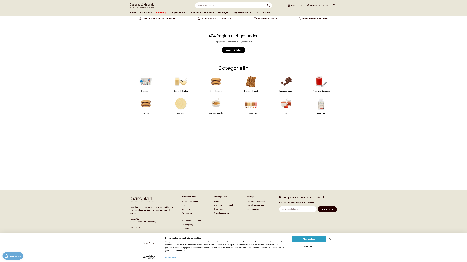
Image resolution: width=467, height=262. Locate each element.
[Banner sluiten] (330, 239)
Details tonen (170, 257)
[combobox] (233, 5)
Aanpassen (307, 246)
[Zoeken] (268, 5)
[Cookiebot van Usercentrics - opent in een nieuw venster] (149, 257)
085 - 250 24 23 (136, 228)
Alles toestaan (309, 239)
